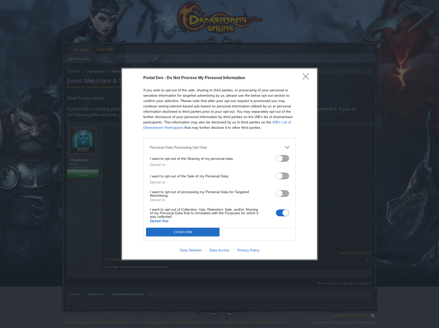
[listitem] (219, 147)
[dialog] (219, 164)
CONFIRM (183, 232)
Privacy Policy (248, 250)
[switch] (282, 158)
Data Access (219, 250)
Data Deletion (191, 250)
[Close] (307, 78)
